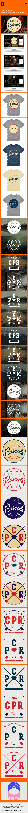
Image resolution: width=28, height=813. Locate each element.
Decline (21, 810)
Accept (16, 810)
